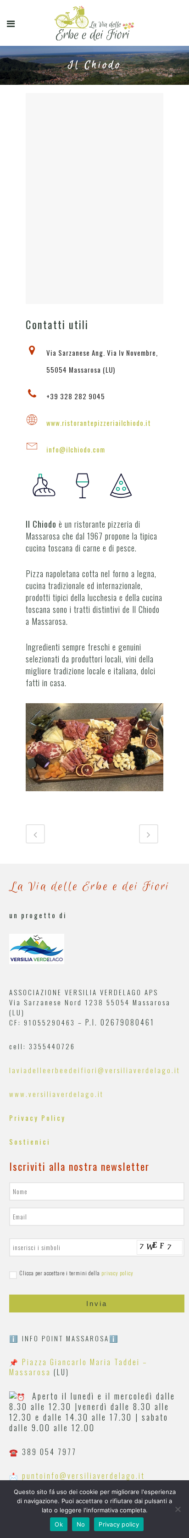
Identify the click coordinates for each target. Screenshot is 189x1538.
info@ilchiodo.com (75, 449)
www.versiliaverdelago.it (56, 1094)
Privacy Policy (37, 1118)
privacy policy (117, 1273)
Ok (59, 1524)
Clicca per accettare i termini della (76, 1273)
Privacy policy (119, 1524)
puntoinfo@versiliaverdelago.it (83, 1475)
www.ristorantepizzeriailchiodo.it (98, 423)
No (81, 1524)
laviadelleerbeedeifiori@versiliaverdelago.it (94, 1070)
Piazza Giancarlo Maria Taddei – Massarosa (78, 1367)
